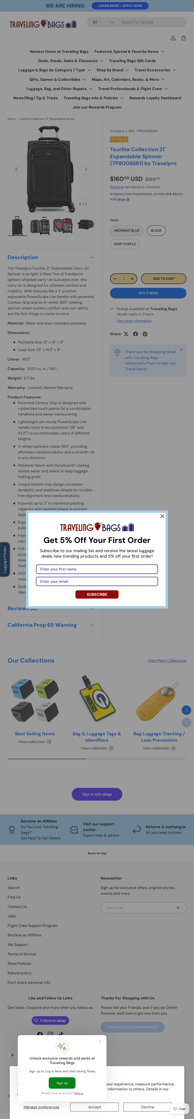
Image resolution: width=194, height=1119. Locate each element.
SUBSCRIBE (97, 594)
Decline (147, 1107)
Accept (94, 1107)
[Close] (162, 516)
